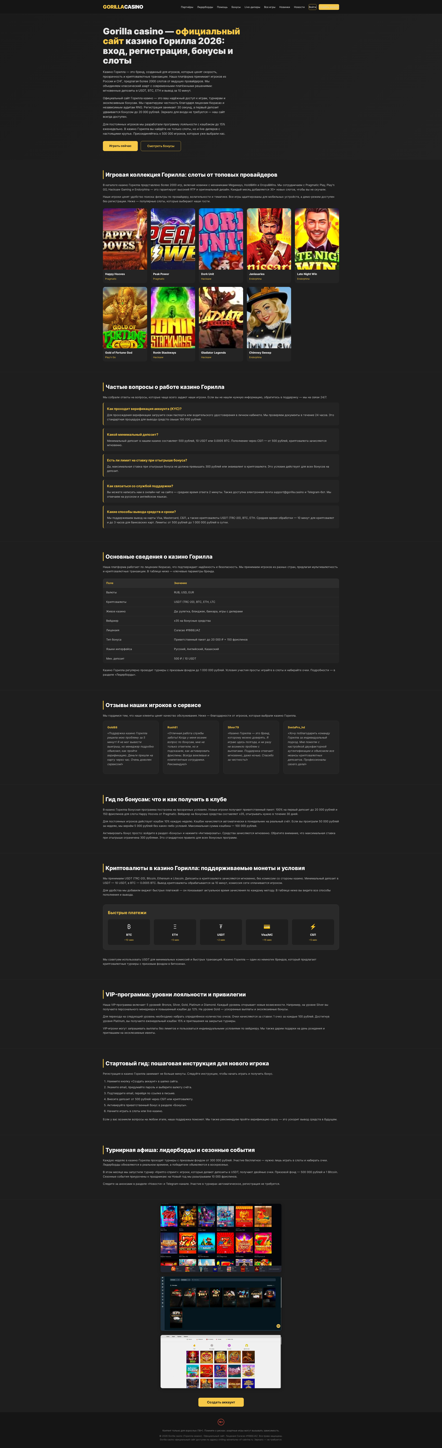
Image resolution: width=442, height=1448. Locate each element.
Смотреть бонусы (160, 146)
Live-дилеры (252, 7)
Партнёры (187, 7)
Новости (299, 7)
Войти (312, 7)
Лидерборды (205, 7)
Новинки (284, 7)
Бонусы (236, 7)
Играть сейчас (120, 146)
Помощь (222, 7)
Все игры (269, 7)
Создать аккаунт (329, 6)
